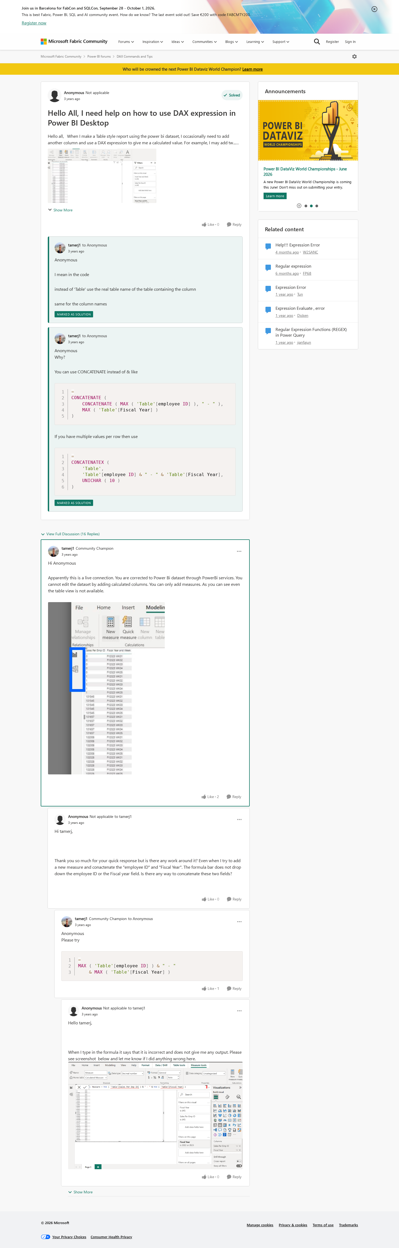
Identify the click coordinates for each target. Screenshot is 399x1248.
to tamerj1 (123, 816)
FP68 (307, 273)
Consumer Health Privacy (111, 1236)
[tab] (305, 205)
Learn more (252, 69)
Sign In (350, 41)
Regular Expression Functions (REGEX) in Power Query (311, 332)
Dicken (302, 315)
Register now (34, 23)
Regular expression (293, 266)
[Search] (317, 41)
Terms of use (323, 1224)
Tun (300, 294)
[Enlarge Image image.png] (155, 1115)
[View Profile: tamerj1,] (60, 247)
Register (332, 41)
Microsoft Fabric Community (61, 56)
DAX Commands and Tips (135, 56)
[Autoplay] (299, 205)
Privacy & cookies (293, 1224)
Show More (62, 209)
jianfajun (304, 342)
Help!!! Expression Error (298, 245)
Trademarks (348, 1224)
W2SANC (310, 252)
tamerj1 (74, 245)
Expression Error (291, 287)
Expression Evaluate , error (300, 308)
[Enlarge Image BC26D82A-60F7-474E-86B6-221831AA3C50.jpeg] (106, 688)
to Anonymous (94, 245)
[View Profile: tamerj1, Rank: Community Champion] (53, 551)
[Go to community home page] (74, 42)
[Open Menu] (354, 56)
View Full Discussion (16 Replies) (73, 533)
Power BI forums (99, 56)
